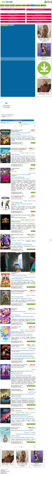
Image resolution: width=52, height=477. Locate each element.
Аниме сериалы (14, 350)
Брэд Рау (18, 416)
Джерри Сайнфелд (19, 278)
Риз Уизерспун (23, 203)
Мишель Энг (24, 418)
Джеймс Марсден (18, 280)
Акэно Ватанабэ (25, 356)
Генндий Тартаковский (20, 177)
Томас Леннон (17, 298)
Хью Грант (32, 280)
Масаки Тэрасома (18, 356)
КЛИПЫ (44, 5)
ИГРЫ (38, 5)
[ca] (31, 234)
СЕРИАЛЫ (12, 5)
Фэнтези (12, 238)
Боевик (12, 220)
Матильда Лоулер (18, 437)
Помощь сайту (3, 472)
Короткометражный (24, 350)
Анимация (13, 237)
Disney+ (21, 367)
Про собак (33, 329)
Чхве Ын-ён (24, 354)
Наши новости (13, 21)
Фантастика (27, 132)
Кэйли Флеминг (25, 244)
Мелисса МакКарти (25, 280)
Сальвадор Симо (19, 373)
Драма (17, 237)
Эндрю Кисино (31, 356)
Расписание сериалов (38, 16)
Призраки (33, 241)
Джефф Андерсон (26, 316)
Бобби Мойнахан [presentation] (4, 25)
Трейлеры (39, 21)
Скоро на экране (13, 14)
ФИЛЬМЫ (7, 5)
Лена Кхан (18, 435)
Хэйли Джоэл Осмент (19, 335)
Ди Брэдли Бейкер (18, 418)
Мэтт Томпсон (18, 396)
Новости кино (13, 19)
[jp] (31, 345)
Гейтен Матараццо (24, 223)
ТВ (23, 5)
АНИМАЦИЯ (18, 5)
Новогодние (33, 295)
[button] (20, 122)
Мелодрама (28, 174)
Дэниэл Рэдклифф (24, 156)
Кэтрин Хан (22, 178)
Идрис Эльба (17, 178)
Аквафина (30, 244)
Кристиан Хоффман (19, 296)
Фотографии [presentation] (11, 25)
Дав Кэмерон (17, 375)
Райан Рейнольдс (18, 244)
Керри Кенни (23, 298)
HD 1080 (30, 200)
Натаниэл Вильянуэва (29, 416)
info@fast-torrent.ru (4, 469)
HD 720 (34, 200)
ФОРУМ (32, 5)
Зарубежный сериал (15, 150)
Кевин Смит (18, 314)
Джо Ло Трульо (29, 298)
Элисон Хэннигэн (25, 437)
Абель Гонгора (30, 354)
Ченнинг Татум (17, 398)
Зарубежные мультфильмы (16, 174)
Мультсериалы (32, 220)
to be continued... (32, 219)
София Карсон (23, 375)
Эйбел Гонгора (19, 354)
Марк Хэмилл (17, 223)
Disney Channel (17, 367)
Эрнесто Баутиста (30, 418)
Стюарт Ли (22, 416)
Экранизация (33, 432)
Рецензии (13, 16)
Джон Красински (19, 242)
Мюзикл (31, 370)
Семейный (23, 132)
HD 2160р (25, 200)
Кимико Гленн (30, 335)
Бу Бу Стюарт (29, 375)
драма (24, 311)
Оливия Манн (31, 398)
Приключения (17, 132)
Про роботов (28, 240)
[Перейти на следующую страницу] (35, 125)
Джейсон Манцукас (24, 398)
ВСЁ (2, 5)
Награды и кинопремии (39, 19)
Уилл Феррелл (17, 203)
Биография (13, 275)
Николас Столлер (19, 202)
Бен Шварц (31, 437)
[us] (34, 130)
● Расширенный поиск (39, 9)
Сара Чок (25, 335)
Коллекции (39, 14)
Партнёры (3, 470)
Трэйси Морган (17, 156)
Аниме (34, 348)
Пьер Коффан (18, 134)
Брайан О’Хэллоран (19, 316)
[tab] (4, 25)
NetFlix (15, 171)
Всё (13, 120)
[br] (34, 168)
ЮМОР (28, 5)
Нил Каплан (33, 353)
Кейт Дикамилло (32, 434)
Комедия (13, 132)
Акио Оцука (28, 353)
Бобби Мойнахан (31, 223)
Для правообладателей (5, 471)
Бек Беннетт (27, 178)
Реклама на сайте (4, 473)
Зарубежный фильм (15, 198)
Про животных (27, 432)
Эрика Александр (31, 156)
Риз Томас (17, 154)
